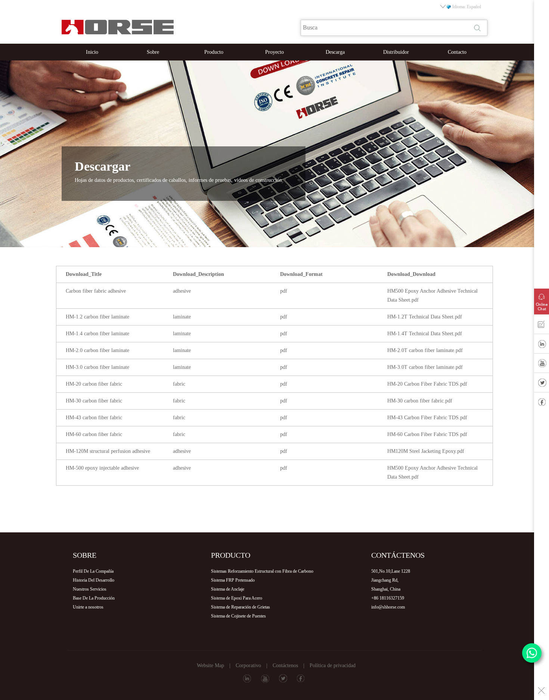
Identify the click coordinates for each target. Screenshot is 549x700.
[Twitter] (541, 384)
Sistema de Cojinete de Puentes (238, 616)
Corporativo (248, 665)
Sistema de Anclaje (227, 589)
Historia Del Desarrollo (93, 580)
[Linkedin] (541, 345)
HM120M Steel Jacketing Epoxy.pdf (425, 451)
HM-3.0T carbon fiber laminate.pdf (425, 367)
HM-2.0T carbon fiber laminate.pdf (425, 350)
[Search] (478, 28)
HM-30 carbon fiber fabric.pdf (419, 401)
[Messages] (541, 326)
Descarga (335, 52)
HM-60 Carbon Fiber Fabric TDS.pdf (427, 434)
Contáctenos (285, 665)
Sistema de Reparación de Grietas (240, 607)
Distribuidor (396, 52)
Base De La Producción (94, 598)
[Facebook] (541, 403)
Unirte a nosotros (88, 607)
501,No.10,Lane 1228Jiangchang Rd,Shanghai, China (390, 580)
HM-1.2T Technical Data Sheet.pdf (424, 317)
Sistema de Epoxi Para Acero (236, 598)
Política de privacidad (333, 665)
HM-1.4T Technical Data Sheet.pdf (424, 333)
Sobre (153, 52)
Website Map (210, 665)
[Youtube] (541, 364)
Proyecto (274, 52)
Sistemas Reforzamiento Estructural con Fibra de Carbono (262, 571)
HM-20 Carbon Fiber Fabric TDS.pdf (427, 384)
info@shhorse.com (388, 607)
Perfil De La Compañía (93, 571)
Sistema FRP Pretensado (233, 580)
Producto (213, 52)
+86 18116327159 (387, 598)
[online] (541, 299)
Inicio (92, 52)
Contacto (457, 52)
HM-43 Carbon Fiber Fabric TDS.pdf (427, 417)
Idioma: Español (466, 6)
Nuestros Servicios (89, 589)
